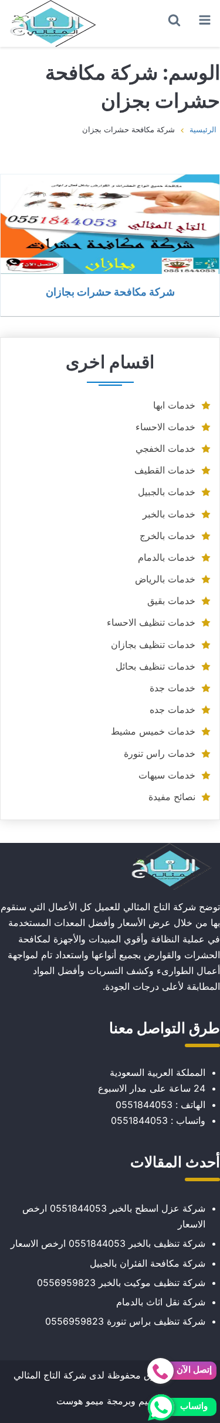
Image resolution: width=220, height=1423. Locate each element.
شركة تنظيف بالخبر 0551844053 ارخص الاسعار (108, 1243)
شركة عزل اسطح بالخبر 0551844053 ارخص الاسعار (113, 1216)
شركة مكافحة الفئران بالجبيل (147, 1263)
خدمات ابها (174, 405)
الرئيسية (202, 129)
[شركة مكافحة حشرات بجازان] (110, 224)
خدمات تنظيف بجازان (153, 644)
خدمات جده (172, 709)
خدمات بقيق (171, 600)
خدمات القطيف (164, 470)
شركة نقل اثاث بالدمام (160, 1302)
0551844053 (144, 1104)
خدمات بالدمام (166, 557)
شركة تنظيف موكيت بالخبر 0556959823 (121, 1282)
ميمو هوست (80, 1401)
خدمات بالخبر (169, 514)
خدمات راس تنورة (159, 753)
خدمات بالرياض (165, 579)
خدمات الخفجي (165, 448)
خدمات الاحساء (165, 427)
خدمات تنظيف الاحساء (151, 622)
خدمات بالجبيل (166, 492)
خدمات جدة (172, 688)
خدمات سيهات (166, 775)
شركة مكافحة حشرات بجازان (110, 291)
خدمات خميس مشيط (153, 731)
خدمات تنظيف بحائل (155, 666)
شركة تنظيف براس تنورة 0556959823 (125, 1321)
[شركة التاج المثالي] (53, 23)
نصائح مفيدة (171, 797)
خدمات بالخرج (167, 535)
